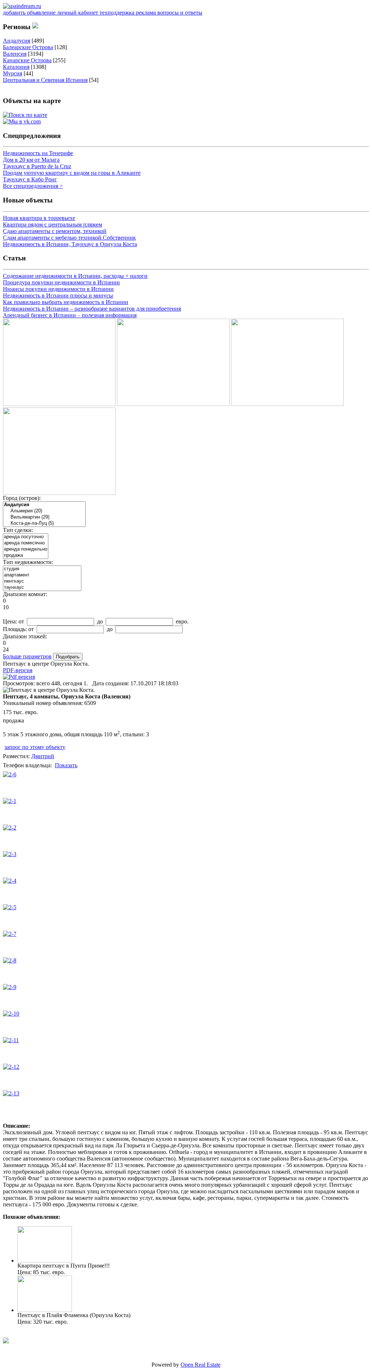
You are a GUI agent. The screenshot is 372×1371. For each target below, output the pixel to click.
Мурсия (12, 73)
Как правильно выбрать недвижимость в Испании (65, 302)
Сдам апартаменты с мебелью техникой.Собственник (69, 238)
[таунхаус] (42, 587)
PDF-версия (17, 670)
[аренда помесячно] (25, 543)
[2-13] (11, 1093)
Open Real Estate (201, 1365)
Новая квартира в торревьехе (39, 218)
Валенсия (15, 54)
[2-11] (11, 1040)
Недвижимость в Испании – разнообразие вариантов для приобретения (92, 309)
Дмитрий (42, 756)
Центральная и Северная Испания (45, 80)
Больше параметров (27, 656)
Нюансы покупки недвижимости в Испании (58, 289)
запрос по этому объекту (34, 747)
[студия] (42, 569)
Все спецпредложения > (33, 186)
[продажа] (25, 555)
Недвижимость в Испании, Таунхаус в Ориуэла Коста (70, 244)
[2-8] (9, 960)
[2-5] (9, 907)
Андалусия (16, 41)
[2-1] (9, 801)
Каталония (16, 67)
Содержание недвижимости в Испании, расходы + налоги (75, 276)
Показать (66, 765)
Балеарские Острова (28, 47)
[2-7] (9, 934)
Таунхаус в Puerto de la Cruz (37, 166)
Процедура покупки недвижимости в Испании (61, 282)
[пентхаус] (42, 581)
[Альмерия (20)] (44, 511)
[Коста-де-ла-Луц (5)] (44, 523)
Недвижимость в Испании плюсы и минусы (58, 295)
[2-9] (9, 987)
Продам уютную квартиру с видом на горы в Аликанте (72, 173)
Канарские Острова (27, 60)
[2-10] (11, 1013)
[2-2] (9, 827)
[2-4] (9, 881)
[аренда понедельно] (25, 549)
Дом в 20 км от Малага (31, 160)
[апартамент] (42, 575)
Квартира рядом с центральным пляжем (52, 224)
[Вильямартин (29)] (44, 517)
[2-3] (9, 854)
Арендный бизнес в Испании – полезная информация (70, 315)
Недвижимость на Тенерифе (38, 153)
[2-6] (9, 774)
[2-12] (11, 1067)
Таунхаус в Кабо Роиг (30, 179)
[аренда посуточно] (25, 537)
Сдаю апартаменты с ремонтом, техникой (54, 231)
